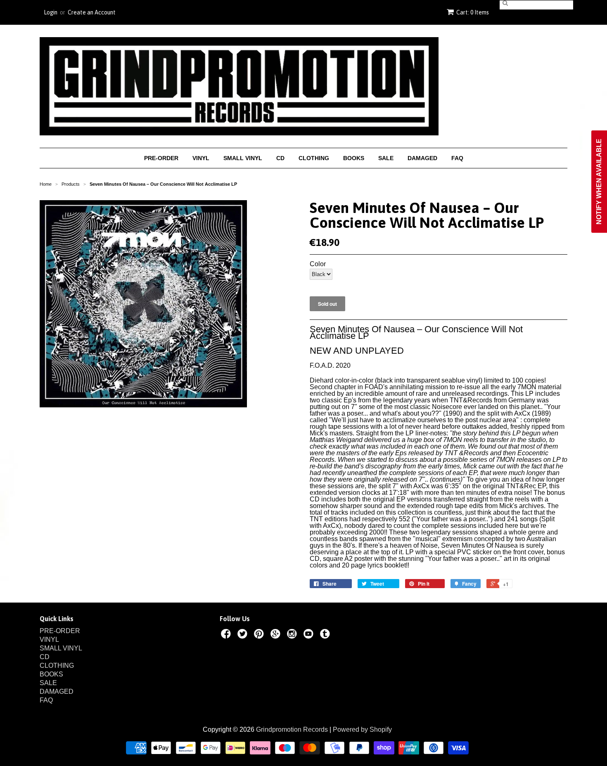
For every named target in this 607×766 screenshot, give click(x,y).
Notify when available (598, 182)
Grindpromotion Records (292, 729)
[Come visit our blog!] (326, 635)
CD (280, 158)
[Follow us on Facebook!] (227, 635)
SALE (386, 158)
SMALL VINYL (242, 158)
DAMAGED (422, 158)
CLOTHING (314, 158)
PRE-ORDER (161, 158)
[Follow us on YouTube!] (310, 635)
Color (318, 264)
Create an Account (92, 12)
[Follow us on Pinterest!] (260, 635)
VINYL (200, 158)
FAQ (457, 158)
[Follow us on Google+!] (276, 635)
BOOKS (353, 158)
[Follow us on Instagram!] (293, 635)
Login (50, 12)
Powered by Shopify (362, 729)
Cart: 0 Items (472, 12)
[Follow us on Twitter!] (243, 635)
